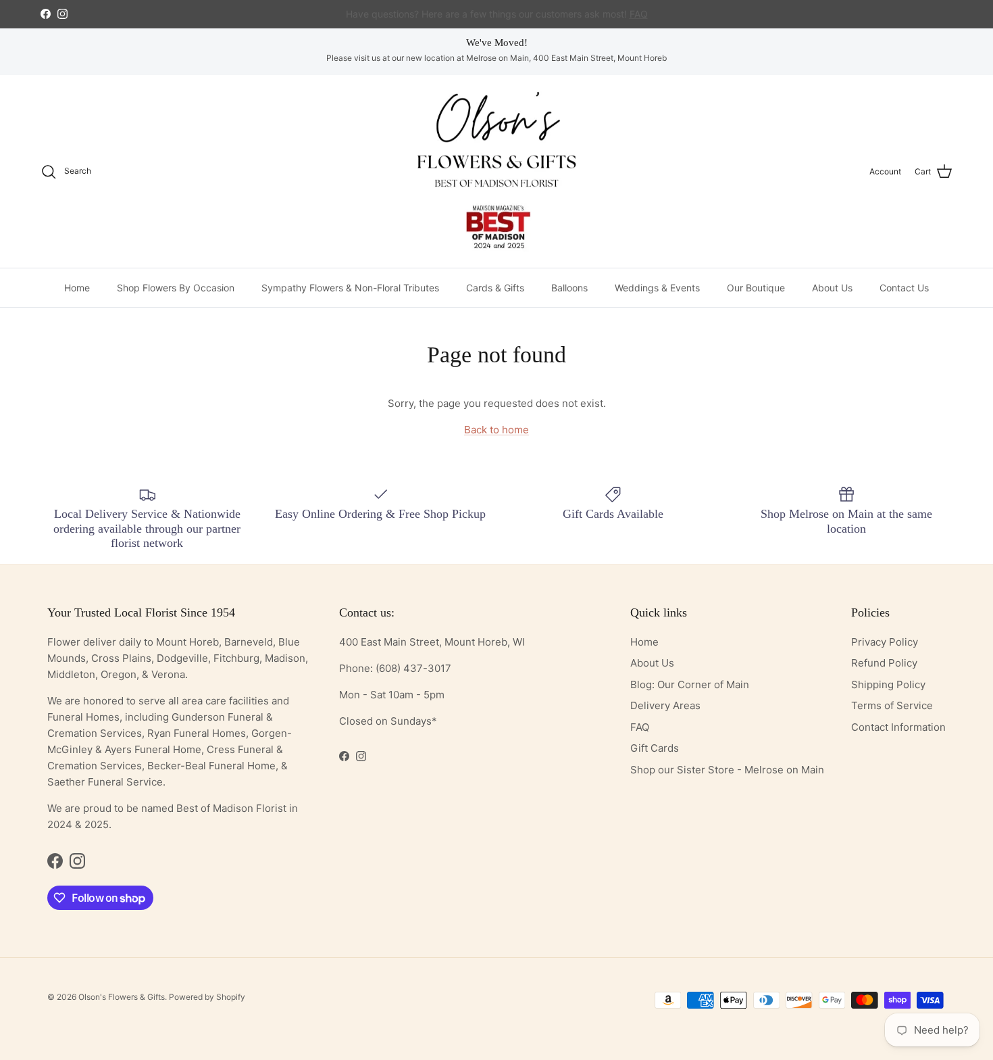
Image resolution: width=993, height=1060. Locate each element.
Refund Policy (884, 662)
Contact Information (898, 727)
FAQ (639, 727)
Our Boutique (756, 287)
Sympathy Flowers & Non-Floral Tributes (350, 287)
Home (77, 287)
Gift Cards (654, 748)
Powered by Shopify (207, 997)
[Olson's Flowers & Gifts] (496, 171)
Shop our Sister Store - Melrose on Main (727, 769)
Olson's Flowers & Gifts (121, 997)
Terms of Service (892, 705)
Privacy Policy (884, 641)
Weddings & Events (657, 287)
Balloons (569, 287)
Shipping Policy (888, 684)
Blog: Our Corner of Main (689, 684)
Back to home (496, 429)
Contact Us (904, 287)
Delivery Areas (665, 705)
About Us (832, 287)
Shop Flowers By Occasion (175, 287)
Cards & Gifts (495, 287)
